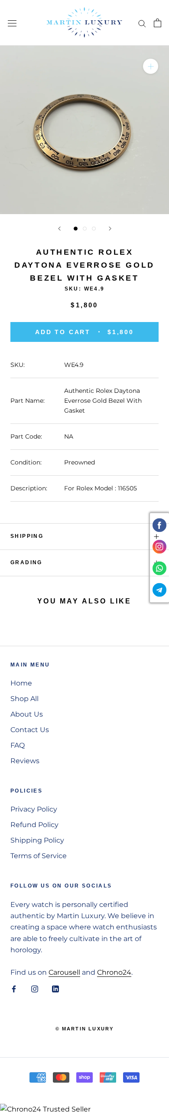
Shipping (26, 536)
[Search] (142, 22)
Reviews (24, 761)
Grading (26, 562)
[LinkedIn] (55, 989)
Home (21, 683)
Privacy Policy (33, 809)
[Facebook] (13, 989)
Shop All (24, 699)
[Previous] (59, 229)
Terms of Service (38, 856)
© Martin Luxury (84, 1028)
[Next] (110, 229)
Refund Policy (34, 825)
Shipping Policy (37, 840)
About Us (26, 714)
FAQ (17, 745)
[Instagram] (34, 989)
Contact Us (29, 730)
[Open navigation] (12, 22)
